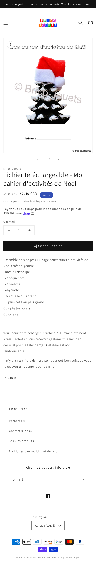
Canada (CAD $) (45, 526)
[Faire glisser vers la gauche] (38, 159)
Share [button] (12, 378)
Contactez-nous (20, 431)
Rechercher (17, 421)
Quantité (9, 222)
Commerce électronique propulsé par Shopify (58, 557)
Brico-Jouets (30, 557)
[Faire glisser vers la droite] (58, 159)
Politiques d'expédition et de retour (35, 451)
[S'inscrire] (82, 479)
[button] (5, 23)
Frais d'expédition (12, 201)
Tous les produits (21, 441)
